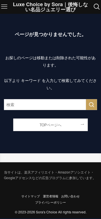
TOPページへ (50, 124)
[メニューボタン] (4, 6)
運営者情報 (50, 196)
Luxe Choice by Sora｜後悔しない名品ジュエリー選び (50, 7)
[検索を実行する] (91, 104)
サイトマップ (30, 196)
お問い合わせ (70, 196)
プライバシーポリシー (50, 202)
